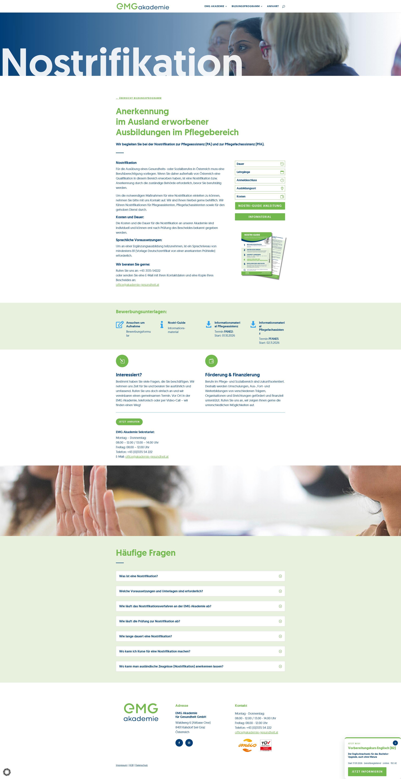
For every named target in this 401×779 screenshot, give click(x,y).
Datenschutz (141, 765)
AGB (131, 765)
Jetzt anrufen (129, 421)
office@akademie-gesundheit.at (137, 285)
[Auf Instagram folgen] (189, 743)
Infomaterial (260, 217)
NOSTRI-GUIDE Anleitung (260, 206)
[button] (7, 772)
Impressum (121, 765)
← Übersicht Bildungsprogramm (139, 98)
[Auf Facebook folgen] (179, 743)
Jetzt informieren (367, 772)
